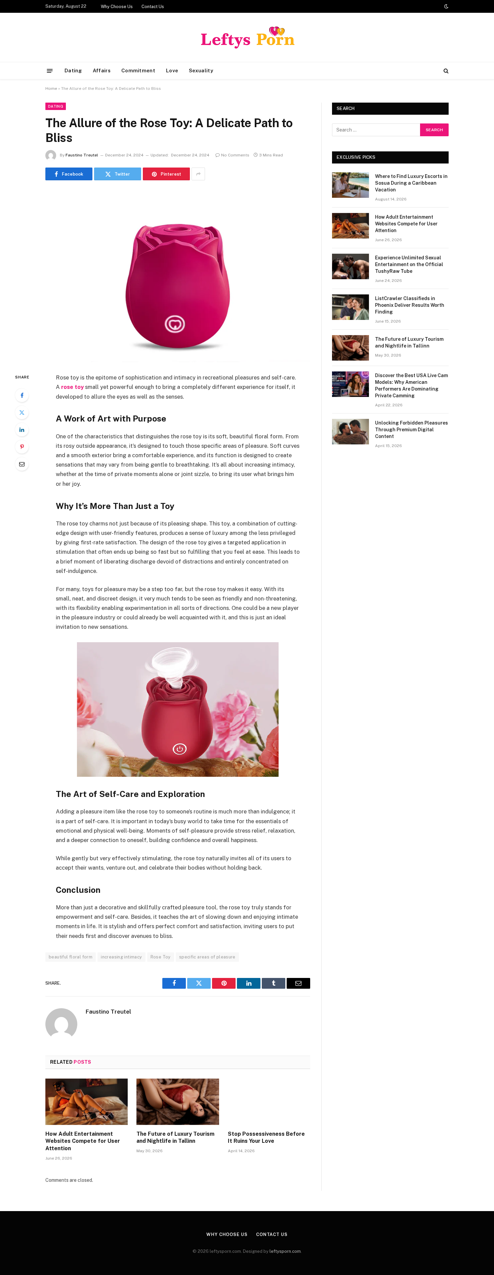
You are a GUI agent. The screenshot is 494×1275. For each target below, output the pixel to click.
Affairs (102, 70)
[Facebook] (22, 395)
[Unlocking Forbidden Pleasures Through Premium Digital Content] (350, 431)
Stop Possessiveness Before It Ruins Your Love (266, 1137)
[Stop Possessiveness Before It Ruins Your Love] (269, 1102)
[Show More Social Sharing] (198, 174)
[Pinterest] (22, 446)
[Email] (22, 464)
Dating (73, 70)
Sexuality (201, 70)
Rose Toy (161, 956)
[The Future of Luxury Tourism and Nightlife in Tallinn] (177, 1102)
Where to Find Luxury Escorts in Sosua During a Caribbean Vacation (411, 183)
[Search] (445, 70)
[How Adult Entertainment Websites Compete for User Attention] (86, 1102)
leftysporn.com (285, 1251)
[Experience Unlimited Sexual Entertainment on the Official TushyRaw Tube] (350, 266)
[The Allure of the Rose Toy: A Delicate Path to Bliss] (177, 275)
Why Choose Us (117, 6)
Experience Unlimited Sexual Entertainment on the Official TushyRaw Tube (409, 264)
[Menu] (50, 70)
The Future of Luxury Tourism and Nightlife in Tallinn (175, 1137)
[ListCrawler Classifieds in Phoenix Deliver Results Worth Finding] (350, 307)
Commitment (138, 70)
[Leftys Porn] (247, 37)
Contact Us (152, 6)
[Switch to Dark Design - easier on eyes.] (446, 6)
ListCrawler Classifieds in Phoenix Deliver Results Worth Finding (409, 305)
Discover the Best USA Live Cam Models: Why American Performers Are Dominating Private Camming (411, 385)
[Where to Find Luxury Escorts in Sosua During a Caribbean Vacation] (350, 185)
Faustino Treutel (82, 155)
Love (172, 70)
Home (51, 88)
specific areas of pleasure (207, 956)
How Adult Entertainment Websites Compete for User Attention (82, 1141)
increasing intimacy (121, 956)
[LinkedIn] (22, 429)
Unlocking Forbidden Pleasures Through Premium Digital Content (411, 429)
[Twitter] (22, 412)
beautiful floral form (70, 956)
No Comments (235, 155)
